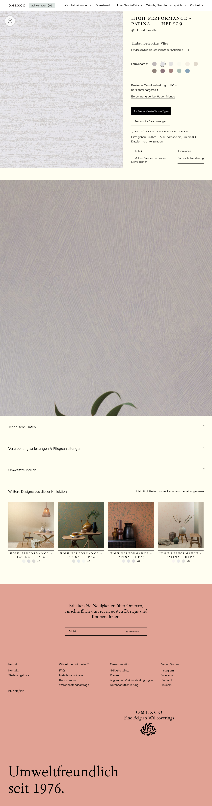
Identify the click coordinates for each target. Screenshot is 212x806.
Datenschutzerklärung (191, 158)
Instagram (167, 670)
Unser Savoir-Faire (128, 5)
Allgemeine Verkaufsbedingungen (131, 680)
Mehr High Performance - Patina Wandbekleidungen (167, 491)
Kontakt (195, 5)
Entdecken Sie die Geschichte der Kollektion (157, 50)
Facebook (167, 675)
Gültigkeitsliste (119, 670)
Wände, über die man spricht (165, 5)
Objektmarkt (104, 5)
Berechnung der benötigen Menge (153, 96)
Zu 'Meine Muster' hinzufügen (151, 111)
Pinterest (166, 680)
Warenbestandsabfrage (74, 685)
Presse (114, 675)
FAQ (62, 670)
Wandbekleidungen (76, 5)
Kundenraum (67, 680)
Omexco (17, 5)
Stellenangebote (18, 675)
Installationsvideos (71, 675)
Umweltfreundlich (147, 30)
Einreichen (184, 151)
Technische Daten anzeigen (150, 121)
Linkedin (166, 685)
